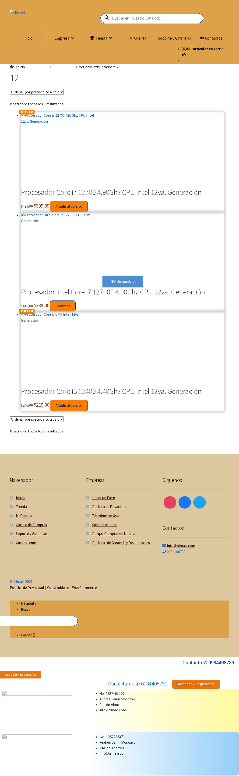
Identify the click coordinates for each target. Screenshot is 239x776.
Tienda (101, 38)
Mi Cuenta (137, 38)
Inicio (27, 38)
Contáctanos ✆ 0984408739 (137, 684)
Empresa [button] (62, 38)
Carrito (28, 635)
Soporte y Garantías (174, 38)
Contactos (213, 38)
